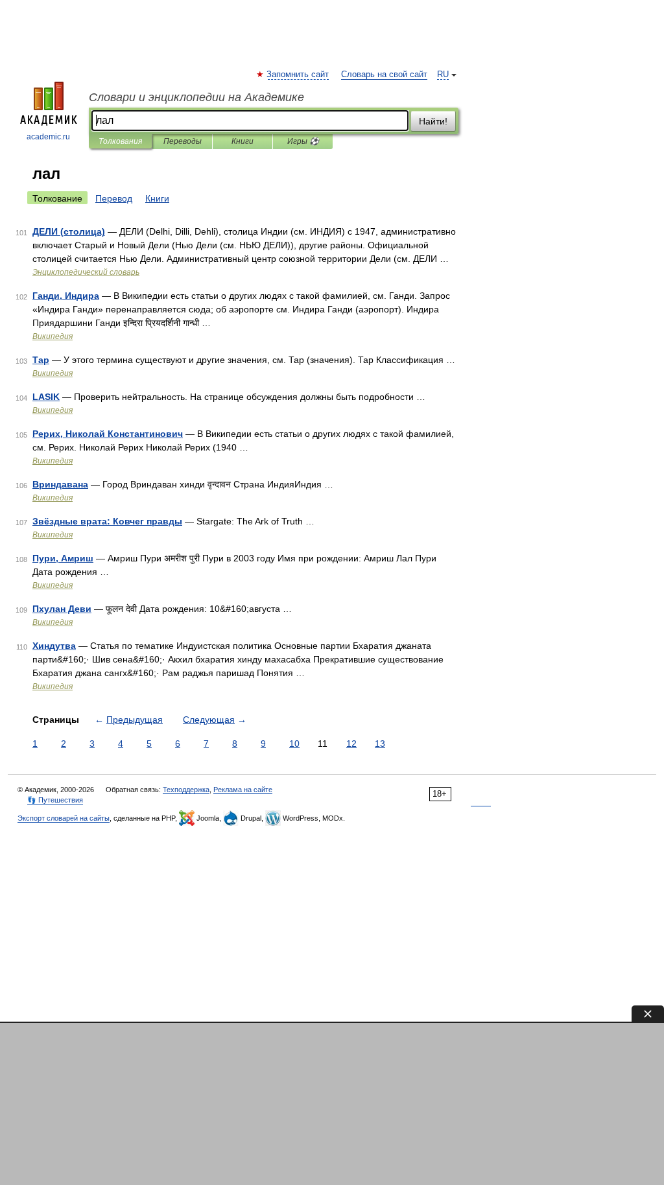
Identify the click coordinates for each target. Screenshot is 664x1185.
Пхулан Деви (61, 609)
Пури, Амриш (62, 558)
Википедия (52, 336)
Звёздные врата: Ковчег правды (107, 521)
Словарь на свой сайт (384, 74)
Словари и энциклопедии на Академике (196, 97)
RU (443, 74)
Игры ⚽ (303, 141)
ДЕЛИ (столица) (68, 231)
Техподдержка (186, 789)
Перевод (113, 198)
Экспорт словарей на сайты (64, 818)
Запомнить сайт (298, 74)
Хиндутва (54, 645)
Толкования (120, 141)
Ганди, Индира (65, 295)
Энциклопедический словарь (85, 272)
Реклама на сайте (242, 789)
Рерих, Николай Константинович (107, 433)
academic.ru (48, 136)
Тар (40, 360)
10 (294, 743)
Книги (242, 141)
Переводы (182, 141)
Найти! (433, 121)
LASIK (46, 397)
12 (351, 743)
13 (380, 743)
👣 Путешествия (55, 800)
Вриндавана (60, 484)
